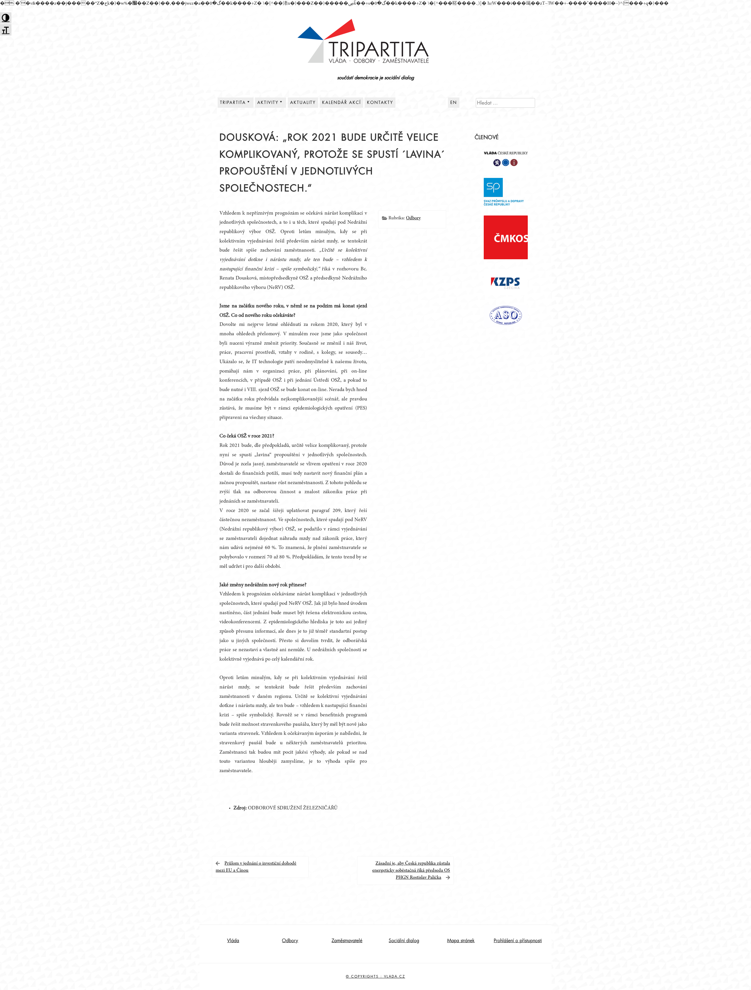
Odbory (413, 218)
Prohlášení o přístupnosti (518, 940)
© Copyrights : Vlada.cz (375, 976)
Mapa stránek (461, 940)
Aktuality (303, 102)
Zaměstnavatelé (346, 940)
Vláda (233, 940)
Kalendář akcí (341, 102)
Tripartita (233, 102)
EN (453, 102)
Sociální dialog (404, 940)
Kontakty (380, 102)
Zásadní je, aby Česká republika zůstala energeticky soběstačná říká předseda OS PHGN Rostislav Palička (411, 870)
